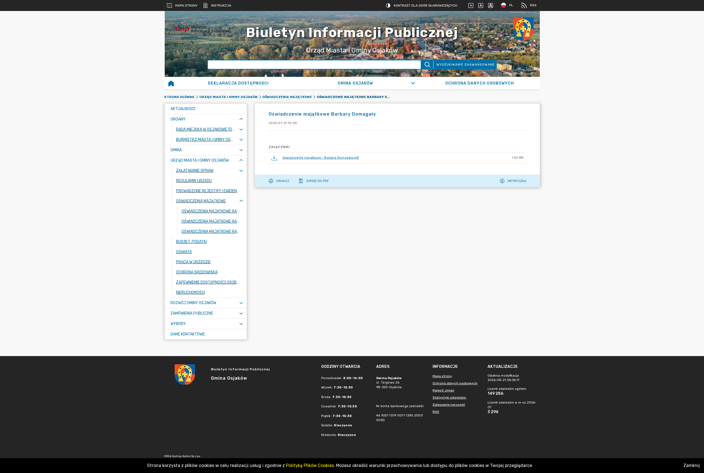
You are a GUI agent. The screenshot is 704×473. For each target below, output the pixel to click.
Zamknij (691, 465)
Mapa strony (186, 5)
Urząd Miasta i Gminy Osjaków (228, 97)
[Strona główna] (171, 83)
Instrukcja (221, 5)
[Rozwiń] (413, 83)
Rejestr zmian (443, 390)
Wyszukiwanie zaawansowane (465, 64)
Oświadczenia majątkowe (287, 97)
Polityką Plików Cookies (310, 465)
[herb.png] (523, 29)
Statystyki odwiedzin (449, 397)
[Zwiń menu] (241, 119)
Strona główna (179, 97)
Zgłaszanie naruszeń (449, 405)
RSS (533, 5)
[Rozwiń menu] (241, 129)
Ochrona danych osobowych (455, 383)
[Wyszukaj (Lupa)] (427, 64)
